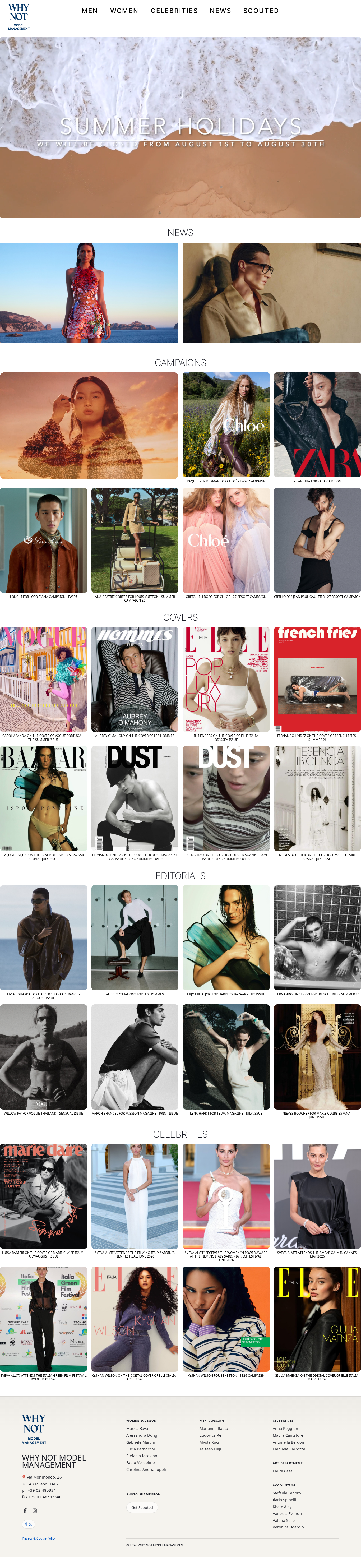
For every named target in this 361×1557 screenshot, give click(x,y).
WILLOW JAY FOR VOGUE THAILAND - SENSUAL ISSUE (43, 1113)
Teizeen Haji (210, 1449)
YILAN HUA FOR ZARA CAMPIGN (317, 481)
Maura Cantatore (288, 1435)
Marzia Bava (137, 1428)
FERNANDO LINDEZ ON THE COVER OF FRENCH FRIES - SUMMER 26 (317, 737)
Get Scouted (142, 1507)
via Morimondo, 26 (44, 1477)
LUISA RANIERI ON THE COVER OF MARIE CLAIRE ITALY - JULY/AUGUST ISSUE (43, 1254)
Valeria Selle (284, 1520)
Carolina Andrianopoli (146, 1469)
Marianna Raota (214, 1428)
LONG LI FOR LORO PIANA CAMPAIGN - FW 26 (43, 596)
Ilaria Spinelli (284, 1499)
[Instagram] (34, 1511)
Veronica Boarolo (288, 1527)
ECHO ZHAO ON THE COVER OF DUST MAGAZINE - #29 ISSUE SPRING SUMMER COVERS (226, 857)
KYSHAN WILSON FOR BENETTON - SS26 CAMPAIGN (226, 1375)
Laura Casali (284, 1470)
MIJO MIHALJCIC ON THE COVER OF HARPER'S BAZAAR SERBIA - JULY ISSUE (43, 857)
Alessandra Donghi (143, 1435)
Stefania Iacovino (141, 1455)
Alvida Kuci (209, 1442)
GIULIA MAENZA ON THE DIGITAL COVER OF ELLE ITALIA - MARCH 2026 (317, 1377)
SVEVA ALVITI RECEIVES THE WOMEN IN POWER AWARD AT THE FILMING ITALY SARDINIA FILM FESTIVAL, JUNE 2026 (226, 1256)
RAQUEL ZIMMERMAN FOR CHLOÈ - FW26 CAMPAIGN (226, 481)
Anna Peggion (285, 1428)
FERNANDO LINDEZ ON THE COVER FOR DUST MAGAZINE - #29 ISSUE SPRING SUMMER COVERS (135, 857)
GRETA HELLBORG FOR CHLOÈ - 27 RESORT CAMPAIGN (226, 596)
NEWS (221, 11)
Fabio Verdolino (140, 1462)
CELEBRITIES (174, 11)
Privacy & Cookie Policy (39, 1538)
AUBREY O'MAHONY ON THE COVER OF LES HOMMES (134, 735)
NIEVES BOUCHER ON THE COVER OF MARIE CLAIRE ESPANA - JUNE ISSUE (317, 857)
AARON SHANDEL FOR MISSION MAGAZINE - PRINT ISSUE (135, 1113)
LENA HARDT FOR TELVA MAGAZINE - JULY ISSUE (226, 1113)
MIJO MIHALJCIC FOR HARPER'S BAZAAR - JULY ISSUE (226, 994)
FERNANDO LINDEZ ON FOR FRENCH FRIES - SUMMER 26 (317, 994)
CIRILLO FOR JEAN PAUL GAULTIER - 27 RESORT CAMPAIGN (317, 596)
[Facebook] (25, 1511)
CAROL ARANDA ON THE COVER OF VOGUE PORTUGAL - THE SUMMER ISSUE (43, 737)
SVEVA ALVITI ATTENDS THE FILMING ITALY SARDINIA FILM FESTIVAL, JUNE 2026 (135, 1254)
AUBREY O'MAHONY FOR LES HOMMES (135, 994)
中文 (28, 1524)
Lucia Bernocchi (140, 1449)
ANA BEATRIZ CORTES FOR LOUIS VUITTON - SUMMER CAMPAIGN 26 (135, 598)
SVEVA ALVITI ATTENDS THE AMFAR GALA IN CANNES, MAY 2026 (317, 1254)
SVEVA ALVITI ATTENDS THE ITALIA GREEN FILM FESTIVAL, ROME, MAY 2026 (44, 1377)
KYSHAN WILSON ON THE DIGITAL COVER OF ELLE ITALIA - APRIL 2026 (135, 1377)
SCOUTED (261, 11)
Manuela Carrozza (289, 1449)
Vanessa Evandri (287, 1513)
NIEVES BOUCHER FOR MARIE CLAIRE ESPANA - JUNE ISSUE (317, 1115)
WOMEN (124, 11)
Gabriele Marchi (140, 1442)
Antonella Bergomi (289, 1442)
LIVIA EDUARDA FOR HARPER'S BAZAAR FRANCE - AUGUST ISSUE (43, 996)
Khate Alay (282, 1506)
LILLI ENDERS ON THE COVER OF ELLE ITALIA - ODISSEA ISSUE (226, 737)
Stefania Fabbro (287, 1492)
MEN (90, 11)
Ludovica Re (210, 1435)
